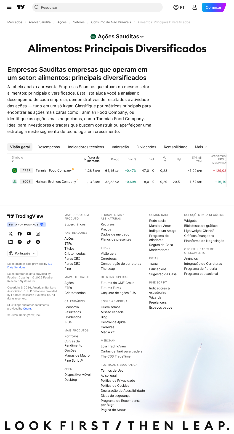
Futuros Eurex (111, 288)
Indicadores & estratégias (159, 290)
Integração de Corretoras (203, 263)
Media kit (107, 332)
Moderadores (159, 250)
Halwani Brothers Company (56, 181)
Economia (71, 307)
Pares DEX (72, 263)
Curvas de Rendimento (73, 343)
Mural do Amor (160, 226)
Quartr (27, 308)
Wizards (155, 297)
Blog (104, 317)
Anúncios (191, 258)
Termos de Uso (112, 370)
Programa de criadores (159, 238)
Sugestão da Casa (163, 274)
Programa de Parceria (200, 268)
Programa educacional (201, 273)
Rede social (157, 220)
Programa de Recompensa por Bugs (121, 403)
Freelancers (158, 302)
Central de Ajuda (113, 322)
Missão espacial (112, 312)
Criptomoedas (74, 253)
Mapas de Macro (77, 355)
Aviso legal (109, 375)
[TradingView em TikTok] (29, 242)
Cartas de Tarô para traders (121, 351)
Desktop (70, 379)
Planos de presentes (116, 239)
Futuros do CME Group (118, 283)
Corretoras (109, 258)
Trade (153, 264)
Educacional (158, 269)
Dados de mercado (115, 234)
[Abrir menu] (9, 7)
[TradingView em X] (10, 233)
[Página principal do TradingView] (21, 7)
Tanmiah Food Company (54, 170)
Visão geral (109, 253)
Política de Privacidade (118, 380)
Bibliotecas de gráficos (201, 226)
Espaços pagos (160, 307)
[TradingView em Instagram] (38, 233)
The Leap (108, 268)
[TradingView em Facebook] (19, 233)
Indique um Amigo (162, 231)
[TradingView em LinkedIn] (10, 242)
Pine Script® (73, 360)
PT (182, 7)
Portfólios (71, 336)
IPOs (68, 322)
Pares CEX (72, 258)
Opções (70, 350)
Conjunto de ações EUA (118, 293)
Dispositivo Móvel (77, 374)
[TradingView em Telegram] (19, 242)
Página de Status (113, 410)
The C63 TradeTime (115, 356)
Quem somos (110, 307)
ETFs (68, 243)
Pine (67, 268)
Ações (69, 238)
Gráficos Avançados (199, 236)
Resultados (72, 312)
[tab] (19, 147)
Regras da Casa (161, 245)
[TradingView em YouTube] (29, 233)
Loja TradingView (113, 346)
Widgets (190, 220)
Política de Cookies (115, 385)
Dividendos (72, 317)
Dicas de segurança (115, 395)
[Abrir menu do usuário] (194, 7)
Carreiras (107, 327)
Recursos (107, 224)
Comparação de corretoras (121, 263)
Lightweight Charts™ (199, 231)
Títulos (69, 248)
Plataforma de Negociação (204, 241)
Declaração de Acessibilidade (123, 390)
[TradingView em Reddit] (38, 242)
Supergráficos (74, 224)
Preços (106, 229)
